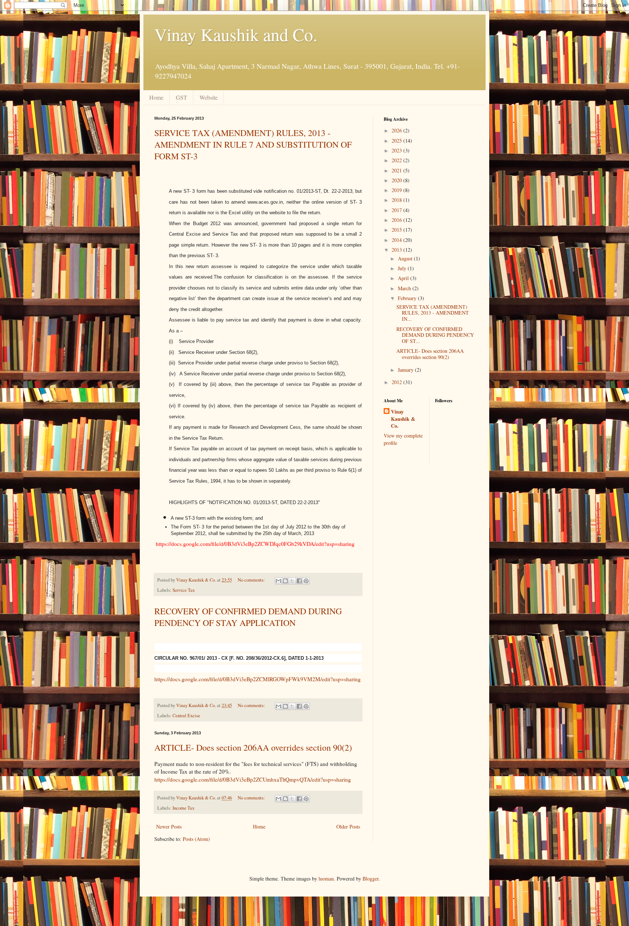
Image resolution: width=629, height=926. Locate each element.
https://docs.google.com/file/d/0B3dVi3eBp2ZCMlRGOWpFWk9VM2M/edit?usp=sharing (257, 679)
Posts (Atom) (196, 838)
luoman (326, 878)
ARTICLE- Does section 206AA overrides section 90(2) (253, 747)
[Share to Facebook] (299, 580)
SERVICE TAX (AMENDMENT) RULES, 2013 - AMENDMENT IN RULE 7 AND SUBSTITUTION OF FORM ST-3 (253, 144)
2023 (397, 150)
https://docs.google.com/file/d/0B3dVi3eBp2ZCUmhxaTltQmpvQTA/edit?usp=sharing (252, 779)
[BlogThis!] (285, 580)
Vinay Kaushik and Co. (235, 34)
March (405, 288)
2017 (397, 210)
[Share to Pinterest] (306, 580)
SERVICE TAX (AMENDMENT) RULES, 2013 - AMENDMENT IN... (432, 313)
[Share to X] (292, 580)
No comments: (252, 580)
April (404, 278)
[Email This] (278, 580)
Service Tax (184, 590)
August (406, 258)
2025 (397, 140)
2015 (397, 229)
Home (156, 97)
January (406, 369)
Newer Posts (169, 826)
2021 (397, 170)
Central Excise (186, 716)
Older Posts (348, 826)
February (408, 298)
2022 (397, 160)
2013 (397, 249)
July (403, 268)
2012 (397, 382)
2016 (397, 219)
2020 (397, 180)
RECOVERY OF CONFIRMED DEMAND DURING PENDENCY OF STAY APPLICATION (248, 616)
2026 (397, 130)
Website (208, 97)
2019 (397, 190)
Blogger (371, 878)
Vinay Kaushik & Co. (403, 419)
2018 (397, 199)
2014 (397, 239)
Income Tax (183, 808)
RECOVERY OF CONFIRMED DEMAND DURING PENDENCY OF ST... (435, 335)
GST (181, 97)
